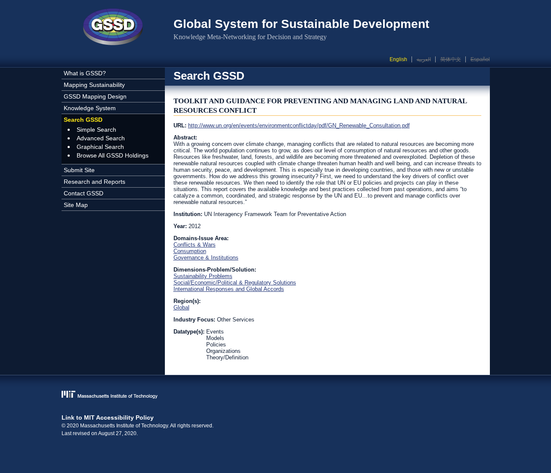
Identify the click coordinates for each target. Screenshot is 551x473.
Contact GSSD (83, 193)
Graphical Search (100, 146)
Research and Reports (94, 181)
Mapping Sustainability (94, 84)
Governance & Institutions (205, 257)
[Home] (113, 28)
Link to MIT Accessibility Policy (108, 417)
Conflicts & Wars (194, 244)
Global (181, 307)
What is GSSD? (85, 73)
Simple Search (96, 129)
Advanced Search (101, 138)
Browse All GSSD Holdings (113, 155)
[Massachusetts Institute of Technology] (276, 395)
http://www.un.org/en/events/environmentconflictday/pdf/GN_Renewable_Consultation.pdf (299, 125)
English (398, 59)
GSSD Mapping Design (95, 96)
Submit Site (79, 170)
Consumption (189, 251)
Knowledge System (90, 108)
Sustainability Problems (202, 276)
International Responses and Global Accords (228, 289)
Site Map (76, 204)
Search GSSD (83, 119)
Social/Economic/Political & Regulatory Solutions (234, 282)
